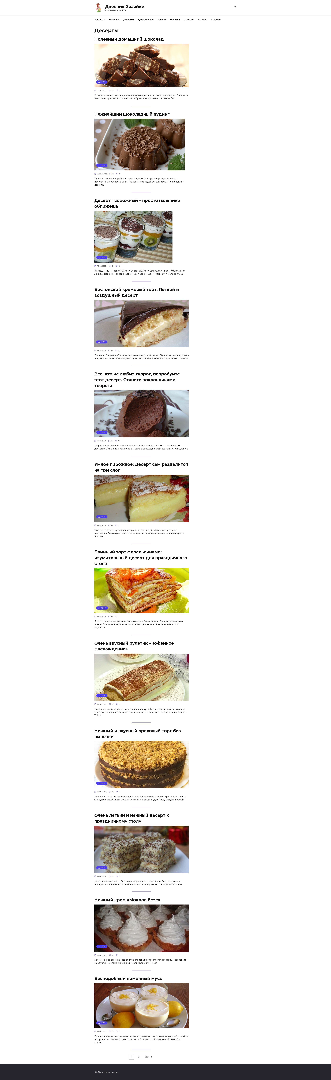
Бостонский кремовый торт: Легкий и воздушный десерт (136, 292)
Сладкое (216, 19)
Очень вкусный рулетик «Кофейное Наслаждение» (134, 646)
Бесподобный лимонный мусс (128, 978)
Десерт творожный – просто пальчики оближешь (137, 203)
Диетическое (146, 19)
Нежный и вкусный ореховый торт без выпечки (137, 733)
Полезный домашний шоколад (129, 39)
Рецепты (100, 19)
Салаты (202, 19)
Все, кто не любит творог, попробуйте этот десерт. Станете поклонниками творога (137, 379)
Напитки (175, 19)
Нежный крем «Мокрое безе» (127, 899)
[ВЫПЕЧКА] (141, 611)
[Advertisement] (217, 66)
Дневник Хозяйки (124, 6)
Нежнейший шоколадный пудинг (132, 114)
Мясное (161, 19)
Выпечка (114, 19)
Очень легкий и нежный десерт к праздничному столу (131, 818)
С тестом (189, 19)
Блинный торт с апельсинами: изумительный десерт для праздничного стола (140, 557)
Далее (148, 1057)
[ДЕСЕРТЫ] (141, 85)
